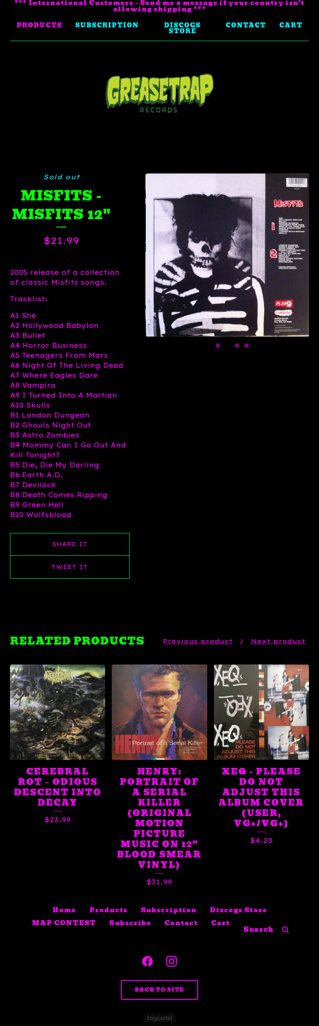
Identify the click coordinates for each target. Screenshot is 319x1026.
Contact (246, 25)
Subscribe (130, 923)
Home (64, 910)
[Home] (159, 93)
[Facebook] (147, 961)
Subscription (107, 25)
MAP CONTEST (64, 923)
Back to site (159, 990)
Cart (290, 25)
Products (39, 25)
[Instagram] (172, 961)
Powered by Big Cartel (159, 1018)
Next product (278, 641)
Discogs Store (182, 28)
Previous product (198, 641)
